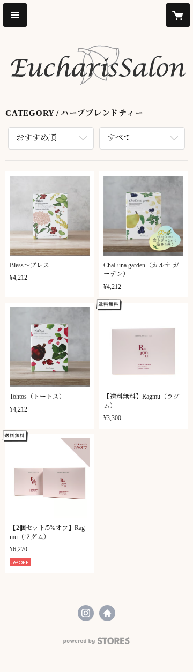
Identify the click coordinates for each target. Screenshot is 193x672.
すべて (119, 137)
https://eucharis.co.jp (107, 613)
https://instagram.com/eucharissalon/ (86, 613)
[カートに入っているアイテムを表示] (178, 15)
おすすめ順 (36, 137)
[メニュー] (15, 15)
